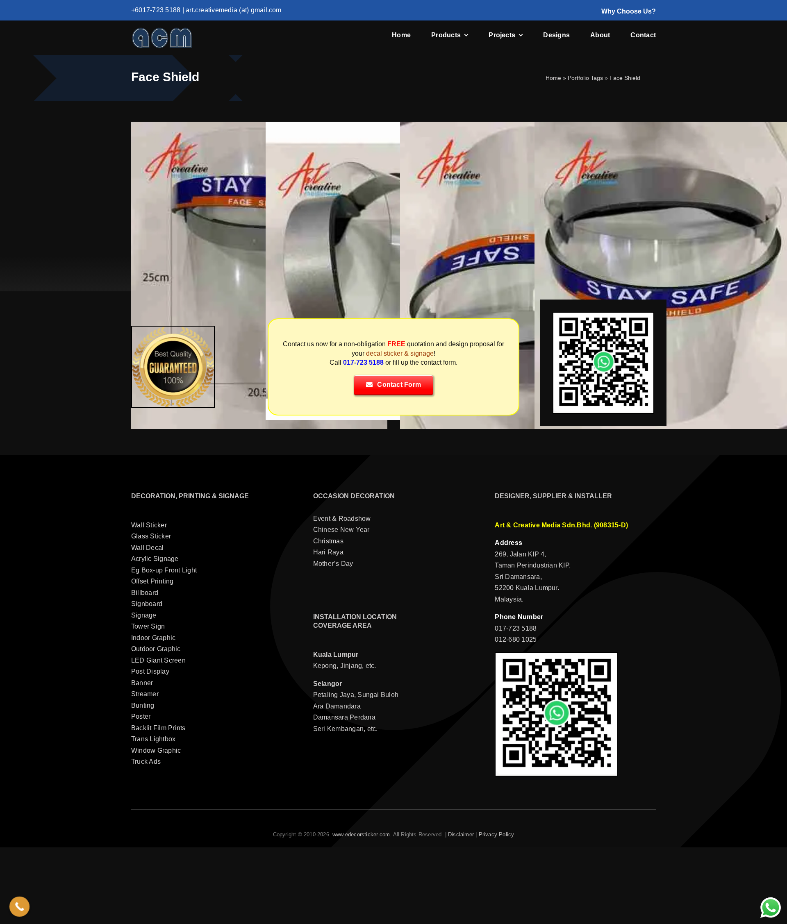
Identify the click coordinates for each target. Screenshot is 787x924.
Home (553, 78)
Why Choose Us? (628, 11)
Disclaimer (461, 834)
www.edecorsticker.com (361, 834)
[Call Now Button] (19, 907)
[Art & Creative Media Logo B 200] (162, 30)
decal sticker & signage (400, 353)
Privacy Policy (496, 834)
